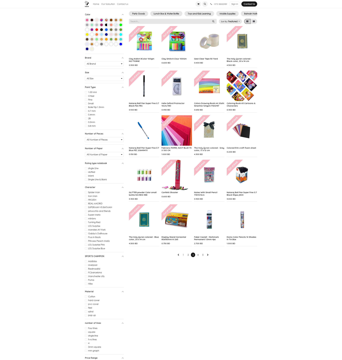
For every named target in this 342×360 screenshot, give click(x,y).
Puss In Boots (94, 237)
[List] (253, 21)
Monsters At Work (97, 229)
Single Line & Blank (97, 179)
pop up (92, 315)
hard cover (94, 300)
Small (91, 103)
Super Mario (94, 214)
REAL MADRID (95, 203)
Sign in (235, 4)
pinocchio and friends (99, 211)
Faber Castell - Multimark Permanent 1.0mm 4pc (206, 238)
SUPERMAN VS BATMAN (100, 207)
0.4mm (91, 114)
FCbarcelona (95, 272)
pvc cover (93, 304)
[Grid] (247, 21)
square (91, 331)
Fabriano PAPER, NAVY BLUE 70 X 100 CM (177, 149)
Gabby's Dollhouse (97, 233)
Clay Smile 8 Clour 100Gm (174, 58)
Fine (90, 99)
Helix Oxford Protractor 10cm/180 (173, 104)
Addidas (92, 261)
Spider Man (94, 192)
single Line (93, 168)
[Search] (213, 21)
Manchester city (96, 276)
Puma (91, 280)
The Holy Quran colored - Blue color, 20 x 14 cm (144, 238)
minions (92, 218)
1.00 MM (92, 92)
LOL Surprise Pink (96, 244)
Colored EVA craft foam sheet (241, 148)
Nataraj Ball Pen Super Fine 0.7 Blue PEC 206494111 (144, 149)
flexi (90, 307)
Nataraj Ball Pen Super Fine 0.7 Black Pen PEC (144, 104)
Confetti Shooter (170, 192)
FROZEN (92, 199)
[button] (205, 4)
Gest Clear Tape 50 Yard (206, 58)
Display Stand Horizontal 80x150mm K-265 (174, 238)
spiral (90, 311)
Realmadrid (94, 268)
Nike (90, 283)
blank (91, 175)
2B (89, 118)
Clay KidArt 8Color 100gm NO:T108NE (141, 59)
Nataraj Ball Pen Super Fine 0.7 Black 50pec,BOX (242, 193)
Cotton (91, 296)
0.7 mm (92, 111)
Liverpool (92, 265)
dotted (91, 172)
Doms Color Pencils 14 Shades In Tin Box (241, 238)
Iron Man (92, 196)
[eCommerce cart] (198, 4)
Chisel (91, 96)
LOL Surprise (94, 226)
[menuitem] (96, 4)
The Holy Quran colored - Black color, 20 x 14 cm (239, 59)
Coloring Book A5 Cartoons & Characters (241, 104)
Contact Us (249, 4)
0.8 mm (92, 126)
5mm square (94, 346)
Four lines (92, 328)
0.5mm (91, 122)
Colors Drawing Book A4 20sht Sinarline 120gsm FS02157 (209, 104)
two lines (92, 339)
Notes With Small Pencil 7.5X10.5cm (205, 193)
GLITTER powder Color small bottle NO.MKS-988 (143, 193)
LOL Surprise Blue (96, 248)
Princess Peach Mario (99, 241)
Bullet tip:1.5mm (96, 107)
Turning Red (94, 222)
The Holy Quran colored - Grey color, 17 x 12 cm (209, 149)
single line (93, 335)
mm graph (93, 350)
